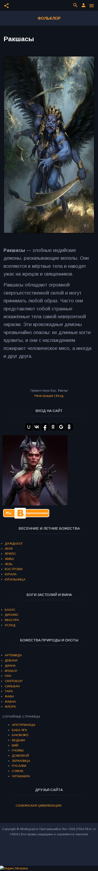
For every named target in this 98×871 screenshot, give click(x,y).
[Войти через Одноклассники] (69, 426)
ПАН (8, 676)
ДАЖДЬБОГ (14, 543)
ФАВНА (10, 701)
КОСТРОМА (14, 569)
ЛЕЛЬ (9, 564)
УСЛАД (10, 625)
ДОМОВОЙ (20, 755)
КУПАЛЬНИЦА (15, 579)
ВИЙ (15, 745)
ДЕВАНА (11, 660)
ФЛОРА (10, 706)
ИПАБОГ (11, 671)
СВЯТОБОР (14, 681)
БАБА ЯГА (19, 730)
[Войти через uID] (28, 426)
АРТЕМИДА (13, 655)
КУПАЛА (11, 574)
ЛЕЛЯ (9, 548)
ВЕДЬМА (18, 740)
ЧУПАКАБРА (21, 776)
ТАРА (9, 691)
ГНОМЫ (18, 750)
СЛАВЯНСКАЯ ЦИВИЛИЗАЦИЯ (38, 805)
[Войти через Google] (61, 426)
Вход (60, 396)
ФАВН (9, 696)
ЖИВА (9, 559)
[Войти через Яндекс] (53, 426)
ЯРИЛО (10, 553)
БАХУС (10, 610)
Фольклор (49, 18)
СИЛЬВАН (12, 686)
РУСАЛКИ (19, 766)
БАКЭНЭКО (20, 735)
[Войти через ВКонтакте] (36, 426)
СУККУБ (18, 771)
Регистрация (43, 396)
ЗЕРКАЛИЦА (21, 761)
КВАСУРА (12, 620)
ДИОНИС (12, 614)
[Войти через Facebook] (45, 426)
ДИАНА (10, 665)
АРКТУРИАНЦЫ (23, 725)
